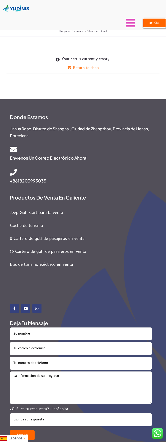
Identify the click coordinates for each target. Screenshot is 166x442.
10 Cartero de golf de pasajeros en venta (48, 252)
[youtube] (25, 308)
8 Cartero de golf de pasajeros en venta (47, 239)
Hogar (63, 31)
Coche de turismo (26, 226)
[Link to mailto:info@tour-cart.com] (80, 149)
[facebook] (14, 308)
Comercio (77, 31)
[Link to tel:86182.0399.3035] (79, 172)
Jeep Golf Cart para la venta (36, 213)
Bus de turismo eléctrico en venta (41, 265)
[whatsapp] (37, 308)
